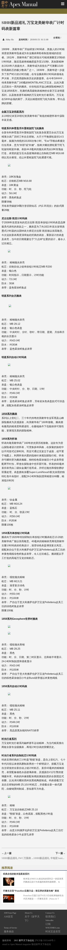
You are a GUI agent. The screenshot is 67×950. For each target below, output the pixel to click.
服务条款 (10, 930)
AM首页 (10, 915)
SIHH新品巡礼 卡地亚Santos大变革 (49, 858)
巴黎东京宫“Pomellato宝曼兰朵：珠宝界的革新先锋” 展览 (31, 891)
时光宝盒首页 (52, 930)
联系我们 (50, 915)
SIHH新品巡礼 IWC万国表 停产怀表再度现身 (18, 858)
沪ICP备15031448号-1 (45, 940)
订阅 (49, 922)
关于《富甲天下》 (32, 917)
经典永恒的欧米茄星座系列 (16, 874)
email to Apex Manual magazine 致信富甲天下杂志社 (26, 944)
